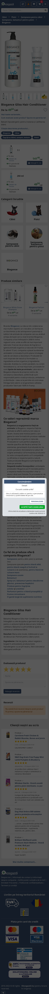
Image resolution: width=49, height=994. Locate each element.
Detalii (24, 485)
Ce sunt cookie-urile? (25, 489)
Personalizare (37, 501)
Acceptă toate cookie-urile (32, 507)
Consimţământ (24, 481)
